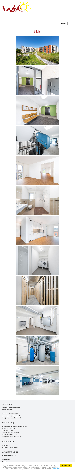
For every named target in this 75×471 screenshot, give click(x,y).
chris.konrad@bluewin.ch (11, 416)
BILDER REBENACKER (9, 455)
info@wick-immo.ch (9, 434)
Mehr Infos (56, 468)
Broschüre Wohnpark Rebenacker (10, 446)
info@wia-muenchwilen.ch (11, 418)
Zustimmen (66, 465)
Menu (63, 24)
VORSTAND (6, 460)
